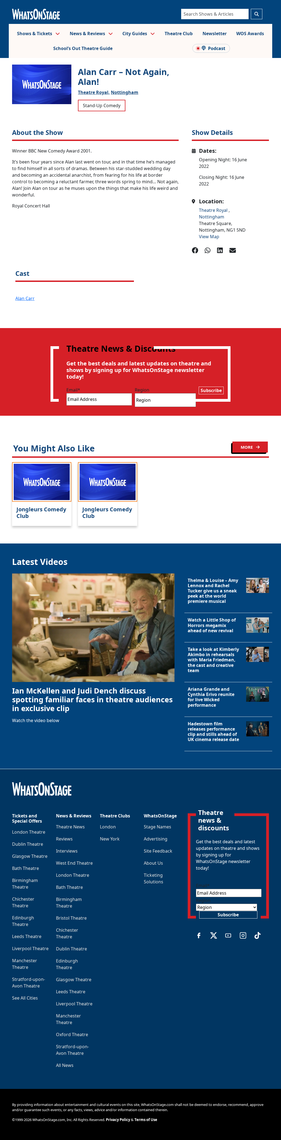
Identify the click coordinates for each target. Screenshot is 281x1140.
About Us (153, 863)
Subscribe (211, 390)
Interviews (67, 851)
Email (73, 390)
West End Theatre (74, 863)
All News (65, 1065)
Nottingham (124, 92)
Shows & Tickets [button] (35, 33)
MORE (247, 447)
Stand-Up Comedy (101, 105)
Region (142, 390)
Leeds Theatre (26, 936)
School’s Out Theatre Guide (83, 48)
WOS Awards (250, 33)
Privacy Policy (118, 1119)
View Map (209, 237)
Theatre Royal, (94, 92)
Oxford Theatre (72, 1034)
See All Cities (25, 998)
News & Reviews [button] (88, 33)
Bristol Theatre (71, 918)
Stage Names (157, 827)
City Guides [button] (135, 33)
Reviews (64, 839)
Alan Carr (25, 298)
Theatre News (70, 827)
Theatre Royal (214, 210)
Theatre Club (179, 33)
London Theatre (28, 832)
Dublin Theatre (27, 844)
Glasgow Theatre (29, 856)
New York (110, 839)
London (108, 827)
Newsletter (215, 33)
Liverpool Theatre (30, 948)
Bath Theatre (25, 868)
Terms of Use (145, 1119)
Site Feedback (158, 851)
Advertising (155, 839)
